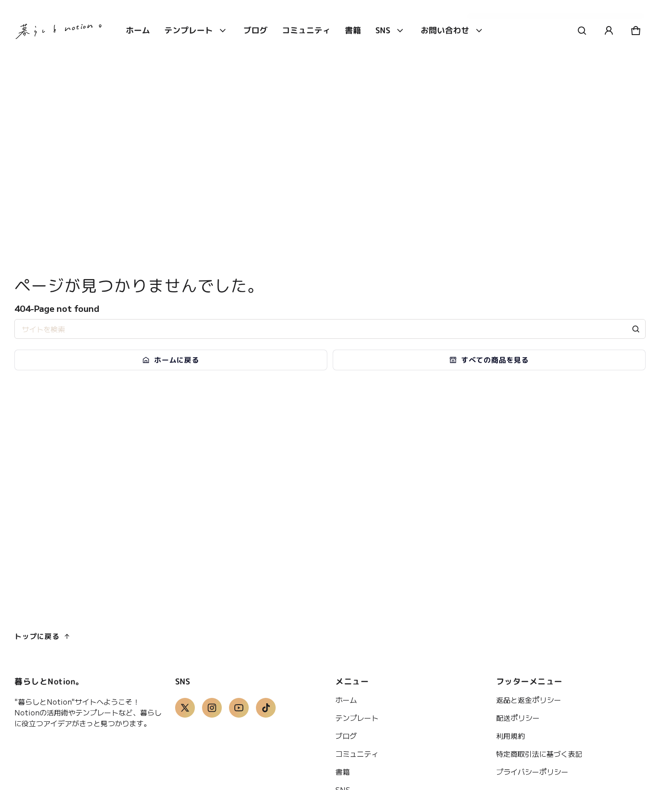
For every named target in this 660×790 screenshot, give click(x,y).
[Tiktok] (266, 708)
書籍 (342, 771)
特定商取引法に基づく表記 (539, 753)
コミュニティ (356, 753)
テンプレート (356, 717)
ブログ (346, 735)
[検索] (636, 329)
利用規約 (510, 735)
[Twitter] (185, 708)
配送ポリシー (518, 717)
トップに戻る (37, 636)
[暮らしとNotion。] (59, 30)
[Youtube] (239, 708)
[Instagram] (212, 708)
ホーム (346, 699)
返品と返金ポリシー (528, 699)
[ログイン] (609, 30)
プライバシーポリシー (532, 771)
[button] (582, 30)
